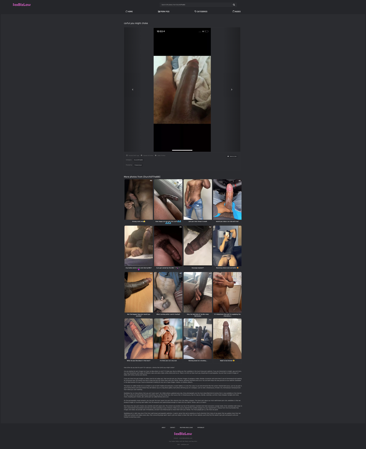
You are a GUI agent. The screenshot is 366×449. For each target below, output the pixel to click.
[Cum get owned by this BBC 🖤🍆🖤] (168, 246)
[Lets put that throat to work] (198, 199)
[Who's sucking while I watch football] (168, 292)
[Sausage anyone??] (198, 246)
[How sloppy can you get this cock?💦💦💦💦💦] (168, 199)
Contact (172, 427)
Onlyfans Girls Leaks (186, 427)
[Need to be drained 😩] (227, 338)
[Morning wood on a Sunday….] (198, 338)
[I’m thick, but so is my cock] (168, 338)
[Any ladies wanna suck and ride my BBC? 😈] (138, 246)
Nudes (238, 11)
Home (130, 11)
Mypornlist (200, 427)
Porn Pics (165, 11)
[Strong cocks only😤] (138, 199)
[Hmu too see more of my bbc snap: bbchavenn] (198, 292)
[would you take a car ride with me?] (227, 199)
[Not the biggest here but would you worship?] (138, 292)
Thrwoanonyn (138, 165)
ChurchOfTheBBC (138, 160)
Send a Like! (233, 156)
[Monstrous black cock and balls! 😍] (227, 246)
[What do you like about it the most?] (138, 338)
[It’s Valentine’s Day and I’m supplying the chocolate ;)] (227, 292)
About (163, 427)
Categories (202, 11)
